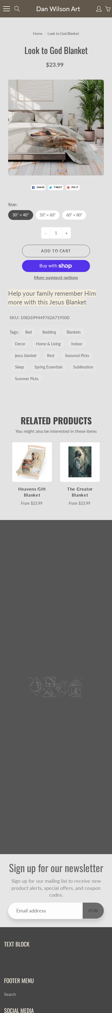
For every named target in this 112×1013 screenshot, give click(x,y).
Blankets (74, 332)
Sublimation (83, 367)
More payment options (56, 277)
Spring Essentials (49, 367)
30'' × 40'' (21, 215)
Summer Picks (27, 378)
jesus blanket (25, 355)
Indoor (76, 343)
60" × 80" (74, 215)
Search (10, 994)
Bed (28, 332)
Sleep (19, 367)
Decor (20, 343)
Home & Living (48, 343)
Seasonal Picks (77, 355)
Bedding (49, 332)
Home (37, 33)
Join (93, 910)
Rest (50, 355)
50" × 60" (47, 215)
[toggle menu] (6, 9)
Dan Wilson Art (58, 9)
